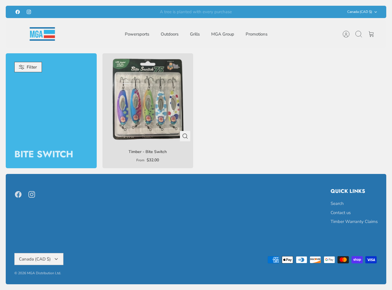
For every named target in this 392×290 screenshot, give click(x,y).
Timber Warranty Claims (354, 221)
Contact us (341, 212)
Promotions (256, 34)
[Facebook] (17, 12)
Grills (195, 34)
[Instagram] (28, 12)
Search (337, 203)
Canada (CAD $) (359, 11)
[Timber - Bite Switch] (147, 98)
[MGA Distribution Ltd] (42, 34)
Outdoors (169, 34)
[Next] (263, 12)
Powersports (137, 34)
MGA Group (222, 34)
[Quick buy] (185, 136)
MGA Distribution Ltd (43, 273)
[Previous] (129, 12)
